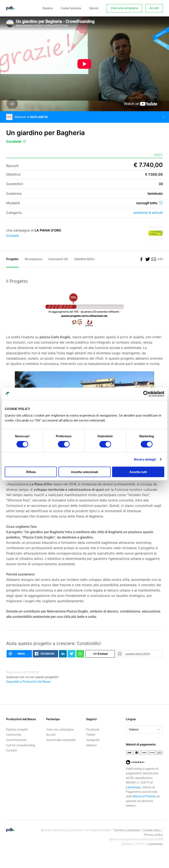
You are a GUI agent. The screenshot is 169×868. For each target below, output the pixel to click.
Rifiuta (31, 471)
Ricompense (33, 259)
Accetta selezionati (84, 471)
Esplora (48, 8)
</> (160, 259)
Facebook (93, 729)
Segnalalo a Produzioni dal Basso (28, 681)
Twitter (90, 734)
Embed (100, 653)
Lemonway (133, 787)
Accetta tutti (138, 471)
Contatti (12, 236)
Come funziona (71, 8)
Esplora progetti (17, 729)
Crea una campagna (124, 8)
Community (13, 734)
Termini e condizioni (127, 830)
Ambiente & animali (148, 213)
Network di (31, 117)
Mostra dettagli (145, 459)
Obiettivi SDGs (84, 259)
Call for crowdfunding (20, 745)
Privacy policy (153, 834)
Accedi (154, 8)
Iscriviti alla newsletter (61, 740)
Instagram (93, 740)
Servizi (93, 8)
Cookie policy (152, 830)
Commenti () (58, 259)
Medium (91, 745)
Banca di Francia (144, 796)
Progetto (12, 259)
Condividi (13, 141)
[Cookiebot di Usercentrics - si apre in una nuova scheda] (146, 394)
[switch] (64, 444)
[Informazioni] (161, 202)
